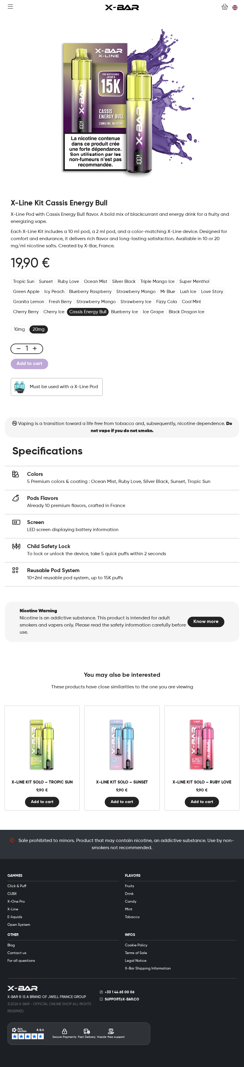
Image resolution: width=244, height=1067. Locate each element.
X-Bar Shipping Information (148, 968)
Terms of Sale (136, 953)
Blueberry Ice (124, 312)
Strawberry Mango (136, 291)
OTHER (12, 935)
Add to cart (29, 363)
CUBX (12, 894)
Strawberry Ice (136, 302)
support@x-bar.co (122, 999)
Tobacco (132, 917)
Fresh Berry (60, 302)
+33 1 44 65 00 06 (119, 992)
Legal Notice (135, 961)
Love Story (212, 291)
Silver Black (124, 281)
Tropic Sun (23, 281)
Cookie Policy (136, 945)
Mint (128, 909)
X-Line (12, 909)
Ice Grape (153, 312)
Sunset (46, 281)
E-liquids (14, 917)
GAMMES (14, 876)
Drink (129, 894)
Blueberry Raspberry (90, 291)
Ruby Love (68, 281)
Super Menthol (194, 281)
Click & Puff (16, 886)
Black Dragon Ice (186, 312)
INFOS (130, 935)
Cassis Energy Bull (87, 312)
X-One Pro (16, 902)
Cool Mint (191, 302)
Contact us (16, 953)
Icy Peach (54, 291)
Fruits (129, 886)
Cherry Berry (26, 312)
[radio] (19, 329)
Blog (11, 945)
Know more (205, 621)
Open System (18, 925)
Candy (130, 902)
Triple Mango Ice (157, 281)
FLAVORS (132, 876)
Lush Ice (188, 291)
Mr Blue (167, 291)
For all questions (21, 961)
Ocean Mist (95, 281)
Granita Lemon (28, 302)
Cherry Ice (54, 312)
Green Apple (26, 291)
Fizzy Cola (166, 302)
